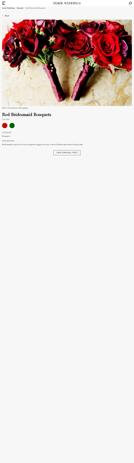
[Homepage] (67, 3)
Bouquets (6, 136)
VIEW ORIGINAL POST (67, 152)
